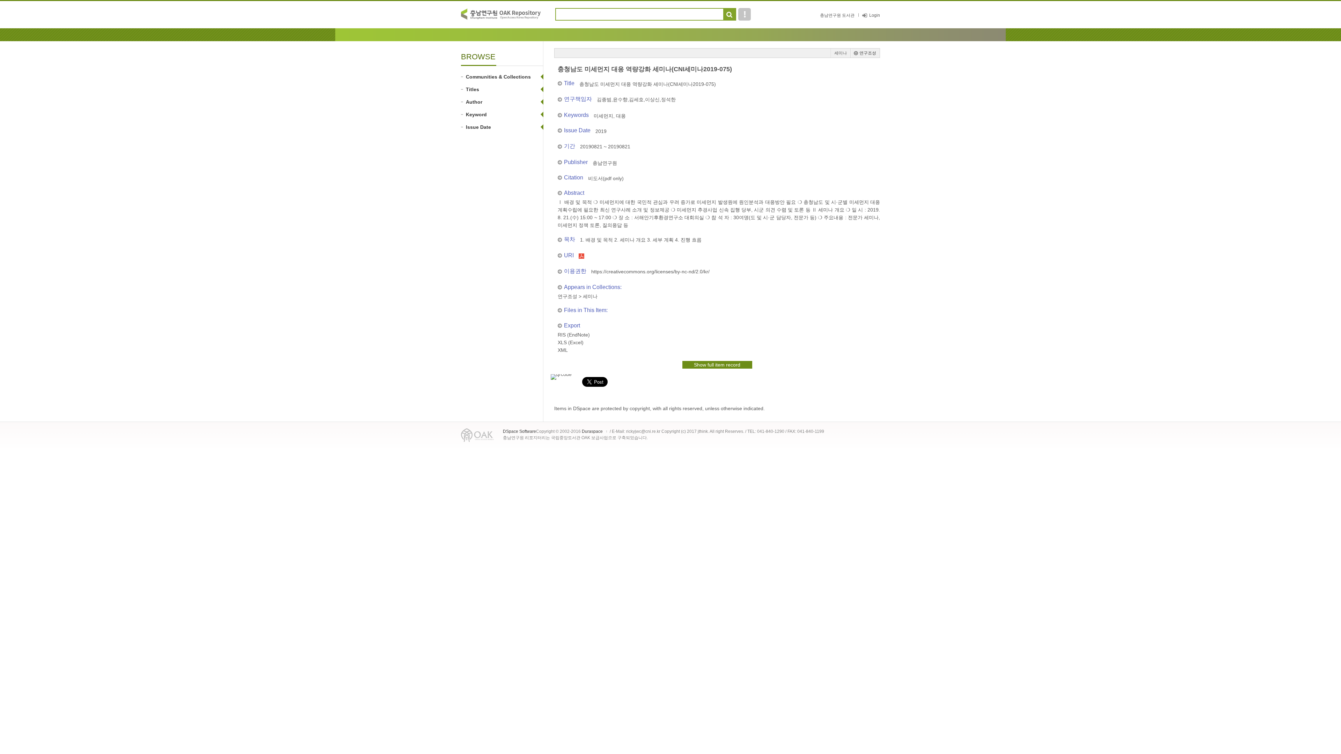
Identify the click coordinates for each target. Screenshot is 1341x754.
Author (474, 102)
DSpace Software (519, 431)
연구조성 (867, 53)
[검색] (729, 15)
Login (874, 15)
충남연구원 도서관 (837, 15)
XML (563, 350)
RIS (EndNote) (574, 335)
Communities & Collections (498, 77)
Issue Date (478, 127)
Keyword (476, 114)
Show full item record (717, 365)
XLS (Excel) (571, 342)
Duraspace (592, 431)
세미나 (840, 53)
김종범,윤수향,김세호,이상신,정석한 (636, 99)
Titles (472, 89)
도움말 (744, 14)
